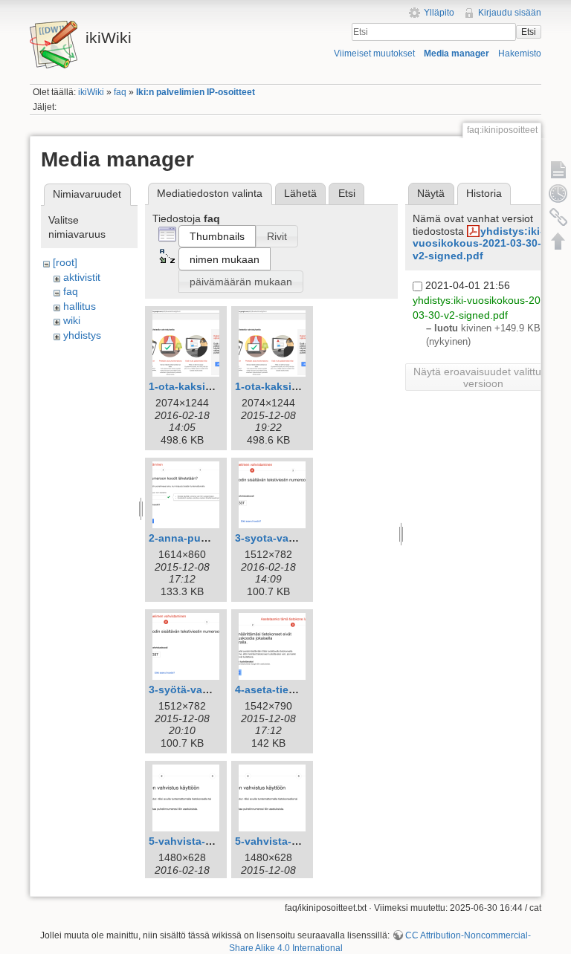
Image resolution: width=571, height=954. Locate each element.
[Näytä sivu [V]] (558, 169)
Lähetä (300, 193)
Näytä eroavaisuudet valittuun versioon (483, 377)
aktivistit (81, 277)
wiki (71, 320)
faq (120, 92)
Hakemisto (519, 53)
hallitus (79, 306)
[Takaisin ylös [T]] (558, 241)
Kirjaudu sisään (509, 12)
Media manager (456, 53)
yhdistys (82, 335)
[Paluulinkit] (558, 217)
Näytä (431, 193)
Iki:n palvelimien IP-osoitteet (195, 92)
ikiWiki (91, 92)
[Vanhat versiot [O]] (558, 193)
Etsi (528, 32)
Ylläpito (439, 12)
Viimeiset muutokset (374, 53)
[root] (65, 262)
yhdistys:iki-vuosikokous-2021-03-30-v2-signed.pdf (478, 243)
